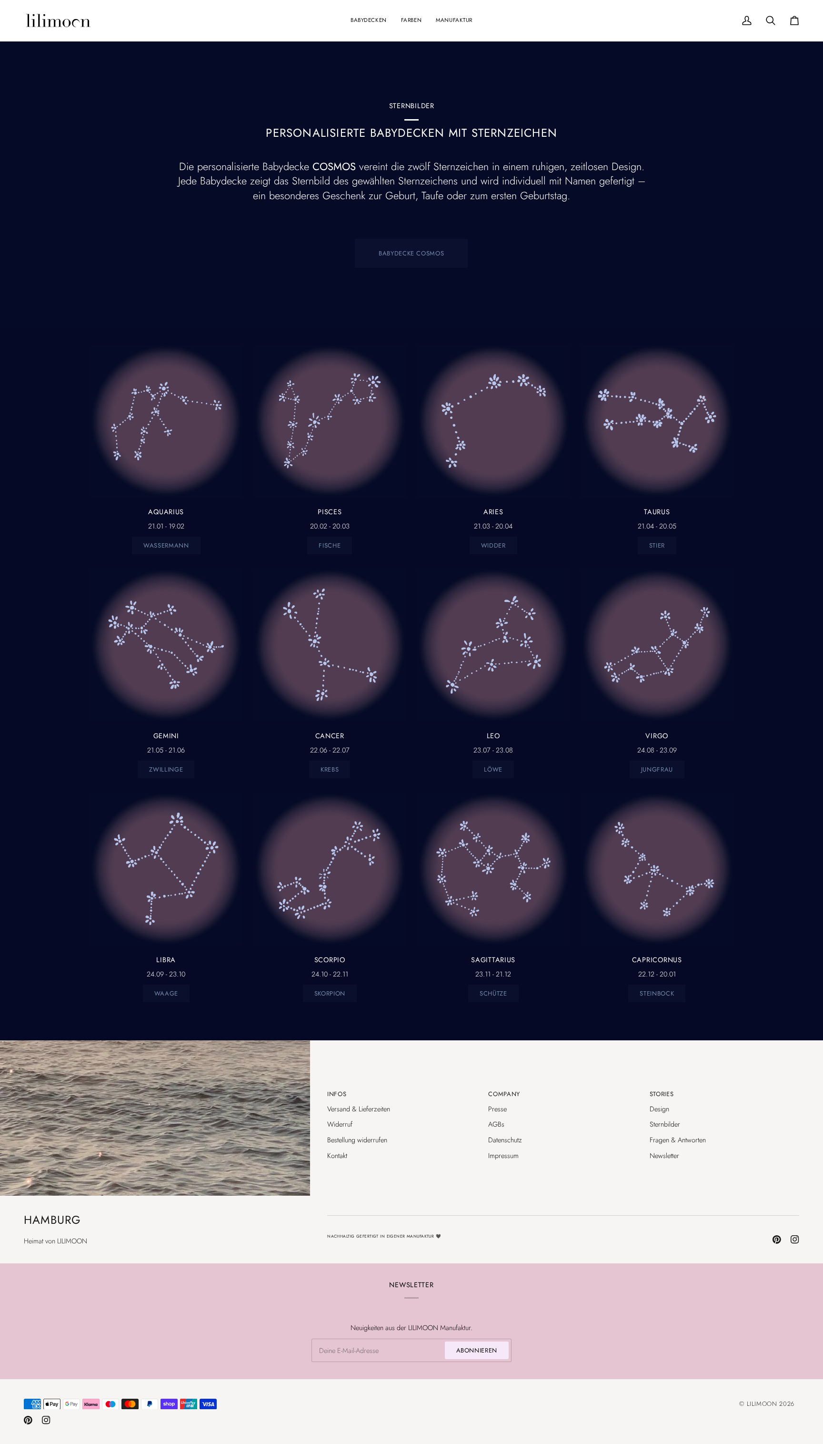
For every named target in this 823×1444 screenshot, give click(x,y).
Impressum (503, 1155)
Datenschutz (505, 1140)
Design (659, 1109)
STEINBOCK (657, 993)
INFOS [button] (336, 1093)
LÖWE (493, 769)
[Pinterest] (777, 1239)
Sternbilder (665, 1124)
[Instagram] (795, 1239)
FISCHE (330, 545)
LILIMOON (762, 1403)
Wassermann (166, 545)
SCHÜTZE (493, 993)
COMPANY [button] (504, 1093)
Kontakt (337, 1155)
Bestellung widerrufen (357, 1140)
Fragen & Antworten (678, 1140)
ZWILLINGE (166, 769)
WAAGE (166, 993)
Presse (497, 1109)
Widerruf (339, 1124)
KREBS (330, 769)
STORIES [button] (662, 1093)
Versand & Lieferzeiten (358, 1109)
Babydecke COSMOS (411, 253)
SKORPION (329, 993)
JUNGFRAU (657, 769)
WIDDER (493, 545)
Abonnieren (477, 1350)
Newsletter (664, 1155)
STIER (657, 545)
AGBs (496, 1124)
